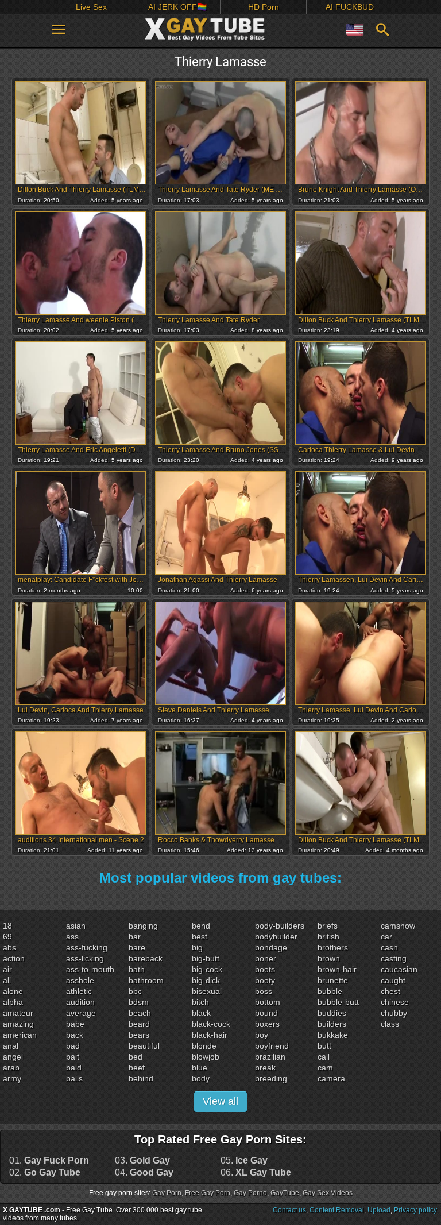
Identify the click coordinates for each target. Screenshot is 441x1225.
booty (265, 980)
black (201, 1013)
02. (44, 1172)
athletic (79, 991)
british (328, 937)
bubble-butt (338, 1002)
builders (332, 1024)
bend (201, 926)
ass (72, 937)
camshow (398, 926)
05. (244, 1160)
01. (49, 1160)
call (324, 1057)
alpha (13, 1002)
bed (135, 1057)
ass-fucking (86, 947)
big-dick (206, 980)
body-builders (279, 926)
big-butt (205, 958)
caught (393, 980)
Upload (379, 1210)
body (201, 1078)
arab (11, 1068)
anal (10, 1046)
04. (144, 1172)
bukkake (333, 1035)
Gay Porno (250, 1193)
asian (76, 926)
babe (75, 1024)
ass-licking (85, 958)
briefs (328, 926)
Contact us (289, 1210)
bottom (267, 1002)
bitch (200, 1002)
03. (142, 1160)
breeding (271, 1078)
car (386, 937)
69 (7, 937)
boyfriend (272, 1046)
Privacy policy (415, 1210)
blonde (204, 1046)
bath (137, 969)
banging (143, 926)
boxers (267, 1024)
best (199, 937)
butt (324, 1046)
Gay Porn (166, 1193)
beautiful (144, 1046)
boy (261, 1035)
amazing (18, 1024)
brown (329, 958)
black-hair (209, 1035)
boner (265, 958)
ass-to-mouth (90, 969)
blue (199, 1068)
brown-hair (337, 969)
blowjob (205, 1057)
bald (74, 1068)
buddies (332, 1013)
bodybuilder (276, 937)
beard (139, 1024)
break (265, 1068)
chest (390, 991)
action (14, 958)
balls (74, 1078)
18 (7, 926)
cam (325, 1068)
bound (266, 1013)
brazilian (270, 1057)
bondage (271, 947)
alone (13, 991)
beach (140, 1013)
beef (137, 1068)
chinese (395, 1002)
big (197, 947)
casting (394, 958)
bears (139, 1035)
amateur (18, 1013)
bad (73, 1046)
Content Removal (337, 1210)
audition (80, 1002)
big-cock (207, 969)
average (81, 1013)
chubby (394, 1013)
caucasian (399, 969)
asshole (80, 980)
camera (331, 1078)
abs (9, 947)
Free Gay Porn (207, 1193)
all (7, 980)
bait (72, 1057)
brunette (333, 980)
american (20, 1035)
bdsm (139, 1002)
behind (141, 1078)
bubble (330, 991)
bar (135, 937)
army (12, 1078)
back (74, 1035)
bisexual (207, 991)
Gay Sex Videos (328, 1193)
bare (137, 947)
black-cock (211, 1024)
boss (263, 991)
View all (220, 1101)
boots (265, 969)
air (7, 969)
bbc (135, 991)
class (390, 1024)
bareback (146, 958)
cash (389, 947)
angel (13, 1057)
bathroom (146, 980)
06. (255, 1172)
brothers (333, 947)
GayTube (284, 1193)
